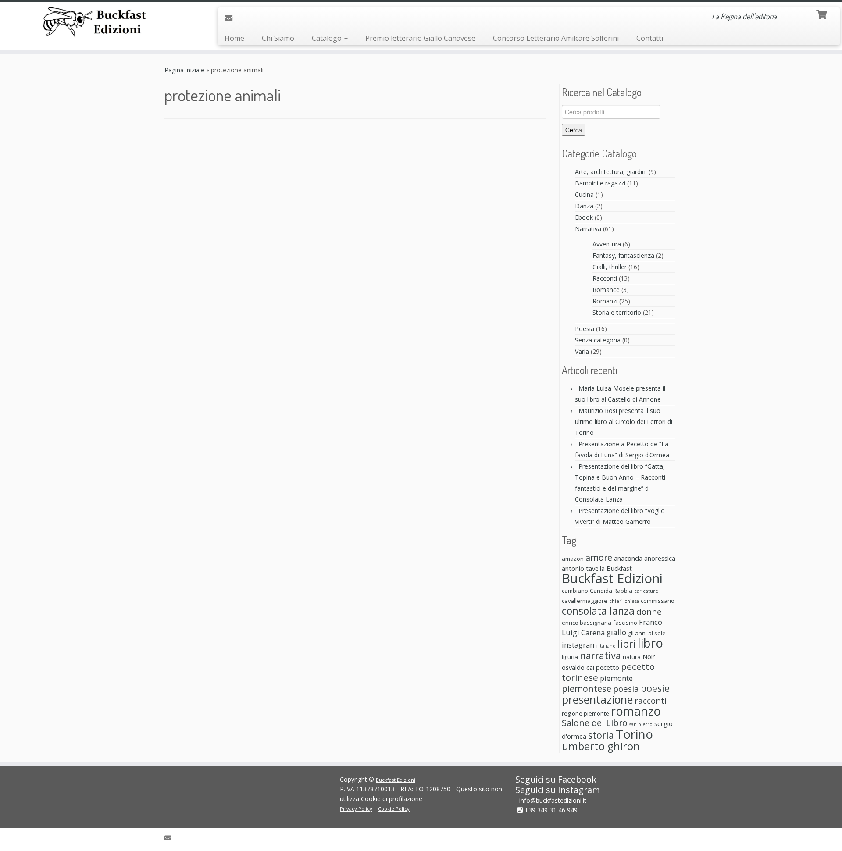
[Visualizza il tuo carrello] (822, 13)
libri (626, 644)
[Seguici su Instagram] (257, 18)
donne (649, 611)
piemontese (586, 688)
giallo (616, 632)
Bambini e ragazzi (600, 183)
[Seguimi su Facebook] (244, 17)
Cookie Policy (394, 808)
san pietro (641, 724)
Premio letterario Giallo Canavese (420, 38)
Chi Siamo (278, 38)
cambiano (575, 591)
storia (601, 735)
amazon (573, 559)
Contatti (649, 38)
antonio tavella (583, 568)
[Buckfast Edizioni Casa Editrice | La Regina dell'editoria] (97, 23)
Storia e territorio (616, 312)
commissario (657, 601)
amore (598, 557)
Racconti (604, 278)
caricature (646, 591)
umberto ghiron (601, 746)
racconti (651, 700)
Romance (606, 289)
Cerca (573, 129)
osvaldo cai (578, 667)
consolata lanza (598, 611)
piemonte (616, 678)
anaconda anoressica (644, 558)
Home (234, 38)
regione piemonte (585, 713)
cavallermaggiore (584, 601)
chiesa (631, 601)
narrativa (600, 655)
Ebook (584, 217)
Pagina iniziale (184, 70)
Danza (584, 206)
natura (632, 657)
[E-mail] (231, 18)
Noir (648, 656)
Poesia (584, 328)
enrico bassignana (586, 623)
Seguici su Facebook (555, 779)
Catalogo (327, 38)
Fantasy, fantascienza (623, 255)
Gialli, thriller (609, 267)
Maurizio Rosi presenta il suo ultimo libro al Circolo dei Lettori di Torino (623, 421)
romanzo (636, 711)
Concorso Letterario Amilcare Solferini (556, 38)
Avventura (606, 244)
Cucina (584, 194)
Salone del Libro (595, 723)
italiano (607, 646)
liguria (570, 657)
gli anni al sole (647, 633)
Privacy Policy (356, 808)
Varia (582, 351)
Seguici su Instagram (557, 790)
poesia (626, 688)
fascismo (625, 623)
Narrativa (588, 228)
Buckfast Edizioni (612, 578)
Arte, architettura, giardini (611, 171)
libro (650, 642)
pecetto (607, 667)
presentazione (597, 699)
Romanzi (604, 301)
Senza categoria (598, 340)
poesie (655, 688)
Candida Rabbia (611, 591)
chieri (616, 601)
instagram (579, 645)
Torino (634, 734)
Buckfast (619, 568)
